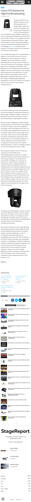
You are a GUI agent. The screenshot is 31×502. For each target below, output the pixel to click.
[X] (16, 300)
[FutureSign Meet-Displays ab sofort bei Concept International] (4, 321)
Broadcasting (12, 296)
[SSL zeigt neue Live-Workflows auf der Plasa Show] (4, 344)
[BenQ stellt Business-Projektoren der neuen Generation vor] (4, 333)
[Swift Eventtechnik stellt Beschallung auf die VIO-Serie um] (4, 372)
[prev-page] (14, 423)
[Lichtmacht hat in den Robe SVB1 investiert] (4, 401)
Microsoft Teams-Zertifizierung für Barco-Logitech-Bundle (19, 412)
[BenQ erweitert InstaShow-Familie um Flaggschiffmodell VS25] (4, 395)
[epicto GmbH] (5, 451)
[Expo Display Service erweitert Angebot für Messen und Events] (4, 310)
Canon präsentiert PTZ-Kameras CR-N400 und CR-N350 (7, 287)
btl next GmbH (14, 456)
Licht (2, 486)
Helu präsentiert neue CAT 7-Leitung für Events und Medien (19, 377)
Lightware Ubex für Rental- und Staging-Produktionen (16, 355)
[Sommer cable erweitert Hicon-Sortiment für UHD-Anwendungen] (4, 384)
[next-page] (16, 423)
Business (3, 476)
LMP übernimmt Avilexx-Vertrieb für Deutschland (19, 365)
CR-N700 (21, 296)
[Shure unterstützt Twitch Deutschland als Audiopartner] (4, 418)
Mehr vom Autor (21, 305)
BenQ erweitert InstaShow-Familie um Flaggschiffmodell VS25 (16, 394)
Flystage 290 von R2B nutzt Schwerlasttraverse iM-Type (19, 406)
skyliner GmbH (14, 464)
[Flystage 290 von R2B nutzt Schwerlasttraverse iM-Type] (4, 407)
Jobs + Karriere (4, 488)
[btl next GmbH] (5, 459)
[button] (3, 499)
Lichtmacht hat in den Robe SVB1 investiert (17, 399)
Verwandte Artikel (10, 305)
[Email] (24, 300)
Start (2, 5)
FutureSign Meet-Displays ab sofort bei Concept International (18, 320)
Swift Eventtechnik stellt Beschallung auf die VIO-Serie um (18, 372)
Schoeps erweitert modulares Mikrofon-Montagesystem (16, 337)
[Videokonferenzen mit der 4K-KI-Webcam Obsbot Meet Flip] (4, 361)
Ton (2, 483)
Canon (12, 46)
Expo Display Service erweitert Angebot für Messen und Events (19, 309)
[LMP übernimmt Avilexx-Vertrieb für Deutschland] (4, 367)
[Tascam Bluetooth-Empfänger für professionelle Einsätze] (4, 327)
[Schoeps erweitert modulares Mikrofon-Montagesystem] (4, 338)
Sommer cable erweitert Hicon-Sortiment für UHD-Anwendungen (19, 383)
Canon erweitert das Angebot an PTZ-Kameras (21, 277)
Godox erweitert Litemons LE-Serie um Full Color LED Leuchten (18, 315)
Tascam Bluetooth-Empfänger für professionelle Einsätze (18, 326)
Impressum (12, 499)
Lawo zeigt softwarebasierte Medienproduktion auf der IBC (19, 349)
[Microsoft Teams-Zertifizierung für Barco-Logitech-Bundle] (4, 412)
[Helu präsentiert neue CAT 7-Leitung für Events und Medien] (4, 378)
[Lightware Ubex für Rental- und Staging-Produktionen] (4, 355)
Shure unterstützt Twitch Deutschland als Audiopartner (17, 417)
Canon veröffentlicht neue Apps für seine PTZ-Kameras (6, 277)
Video (2, 491)
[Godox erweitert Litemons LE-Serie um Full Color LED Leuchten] (4, 316)
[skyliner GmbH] (5, 467)
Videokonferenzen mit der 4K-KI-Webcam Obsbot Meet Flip (18, 360)
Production (3, 478)
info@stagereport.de (18, 442)
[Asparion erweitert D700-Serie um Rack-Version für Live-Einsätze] (4, 390)
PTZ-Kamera (27, 296)
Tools (5, 5)
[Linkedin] (20, 300)
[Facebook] (12, 300)
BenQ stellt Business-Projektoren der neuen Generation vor (17, 332)
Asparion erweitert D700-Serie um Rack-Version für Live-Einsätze (19, 389)
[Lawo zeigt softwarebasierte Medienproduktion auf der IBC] (4, 350)
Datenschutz (18, 499)
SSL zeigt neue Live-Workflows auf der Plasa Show (19, 342)
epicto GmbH (14, 448)
